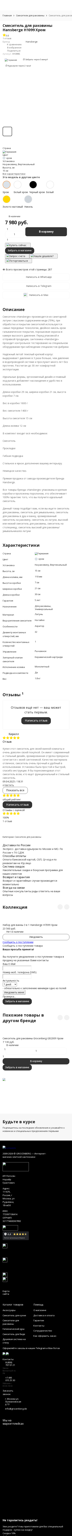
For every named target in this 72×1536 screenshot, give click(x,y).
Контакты (38, 1325)
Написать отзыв (36, 720)
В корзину (46, 231)
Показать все (15, 790)
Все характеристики (14, 173)
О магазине (39, 1310)
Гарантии (38, 1320)
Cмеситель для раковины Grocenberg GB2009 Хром (33, 1038)
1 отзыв (7, 821)
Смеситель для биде (14, 1334)
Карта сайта (6, 1292)
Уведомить (36, 936)
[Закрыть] (36, 1513)
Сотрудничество (42, 1330)
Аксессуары (9, 1310)
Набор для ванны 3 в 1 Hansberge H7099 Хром (30, 925)
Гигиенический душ (13, 1328)
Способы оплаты (14, 856)
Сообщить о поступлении (18, 942)
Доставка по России (16, 845)
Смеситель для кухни (14, 1315)
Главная (7, 15)
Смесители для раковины (30, 15)
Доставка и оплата (44, 1315)
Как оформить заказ (44, 1335)
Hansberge (32, 41)
